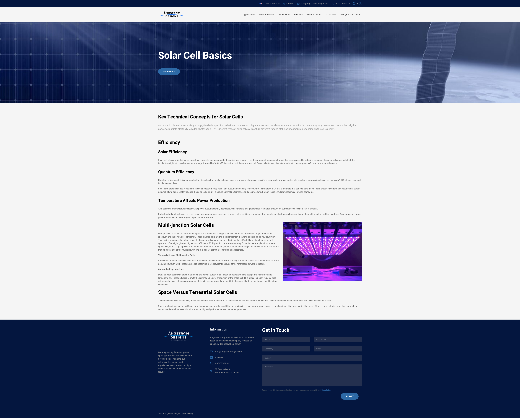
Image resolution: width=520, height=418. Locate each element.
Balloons (298, 14)
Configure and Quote (350, 14)
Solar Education (314, 14)
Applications (249, 14)
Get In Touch (169, 71)
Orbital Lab (284, 14)
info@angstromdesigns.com (315, 3)
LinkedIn (219, 357)
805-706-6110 (343, 3)
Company (331, 14)
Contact (290, 3)
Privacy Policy (326, 390)
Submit (350, 396)
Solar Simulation (267, 14)
